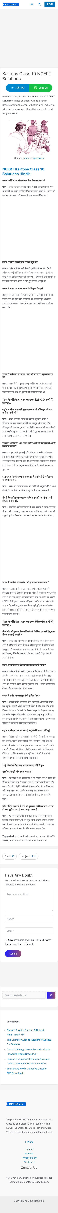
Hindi (33, 856)
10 (13, 856)
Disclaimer (29, 1162)
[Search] (51, 995)
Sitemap (29, 1153)
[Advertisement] (29, 38)
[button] (39, 4)
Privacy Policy (29, 1157)
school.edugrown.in (33, 158)
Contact (29, 1149)
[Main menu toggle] (32, 4)
